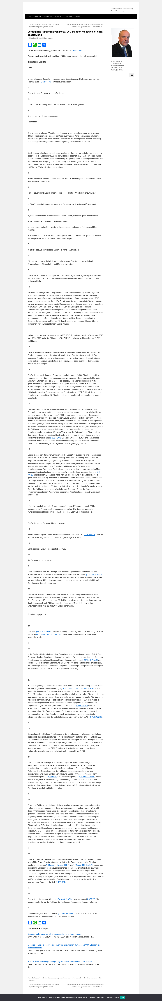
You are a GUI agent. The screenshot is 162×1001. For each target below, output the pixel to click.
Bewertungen (48, 16)
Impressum (58, 16)
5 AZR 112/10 (82, 706)
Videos (77, 16)
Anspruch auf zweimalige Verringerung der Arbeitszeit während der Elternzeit (60, 962)
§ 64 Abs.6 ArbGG (64, 899)
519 (55, 634)
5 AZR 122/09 (96, 717)
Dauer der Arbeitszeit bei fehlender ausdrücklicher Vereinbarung (54, 934)
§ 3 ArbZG (52, 777)
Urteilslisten (69, 16)
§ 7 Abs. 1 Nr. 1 (63, 865)
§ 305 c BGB (55, 438)
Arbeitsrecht (49, 978)
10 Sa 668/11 (77, 50)
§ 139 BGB (61, 882)
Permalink (31, 980)
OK (123, 997)
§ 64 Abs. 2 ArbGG (43, 632)
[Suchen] (131, 75)
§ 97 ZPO (91, 899)
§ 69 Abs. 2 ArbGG (90, 660)
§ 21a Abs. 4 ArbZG (94, 575)
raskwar (50, 38)
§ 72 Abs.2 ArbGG (65, 913)
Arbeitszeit (68, 978)
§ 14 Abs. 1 (51, 865)
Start (29, 16)
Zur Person (37, 16)
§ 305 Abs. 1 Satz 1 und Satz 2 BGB (78, 688)
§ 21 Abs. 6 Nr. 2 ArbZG (83, 865)
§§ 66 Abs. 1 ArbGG (44, 634)
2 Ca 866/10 (46, 82)
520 (59, 634)
